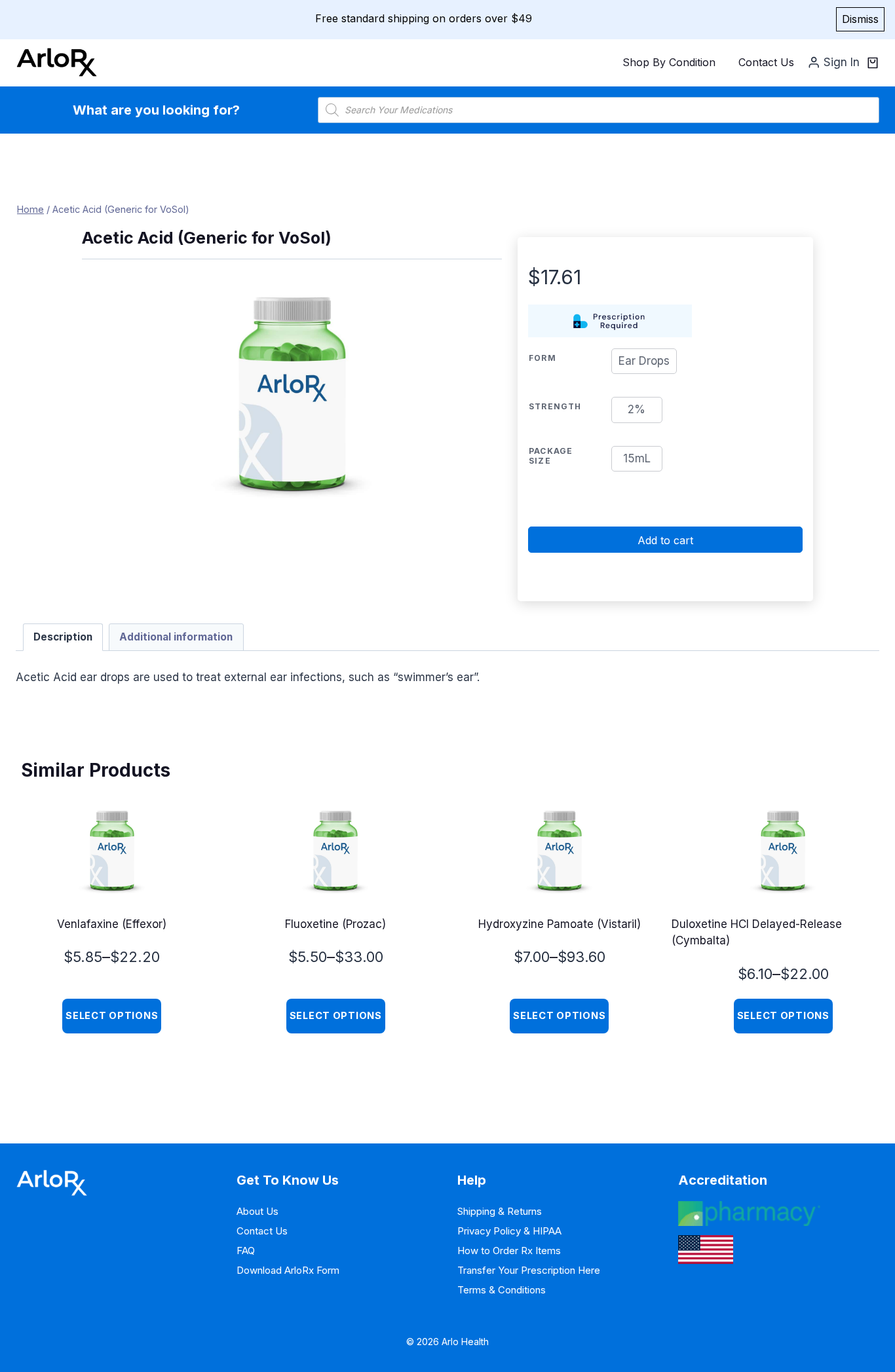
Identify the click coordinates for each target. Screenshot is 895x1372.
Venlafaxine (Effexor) (111, 924)
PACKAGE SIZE (551, 456)
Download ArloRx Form (288, 1270)
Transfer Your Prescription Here (528, 1270)
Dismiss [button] (860, 19)
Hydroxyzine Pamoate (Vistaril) (559, 924)
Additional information (176, 637)
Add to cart (665, 540)
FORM (542, 358)
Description (62, 637)
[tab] (63, 637)
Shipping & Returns (499, 1211)
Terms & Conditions (501, 1290)
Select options (112, 1016)
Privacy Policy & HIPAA (509, 1231)
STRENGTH (555, 406)
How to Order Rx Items (509, 1250)
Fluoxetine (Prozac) (335, 924)
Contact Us (766, 62)
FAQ (246, 1250)
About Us (257, 1211)
